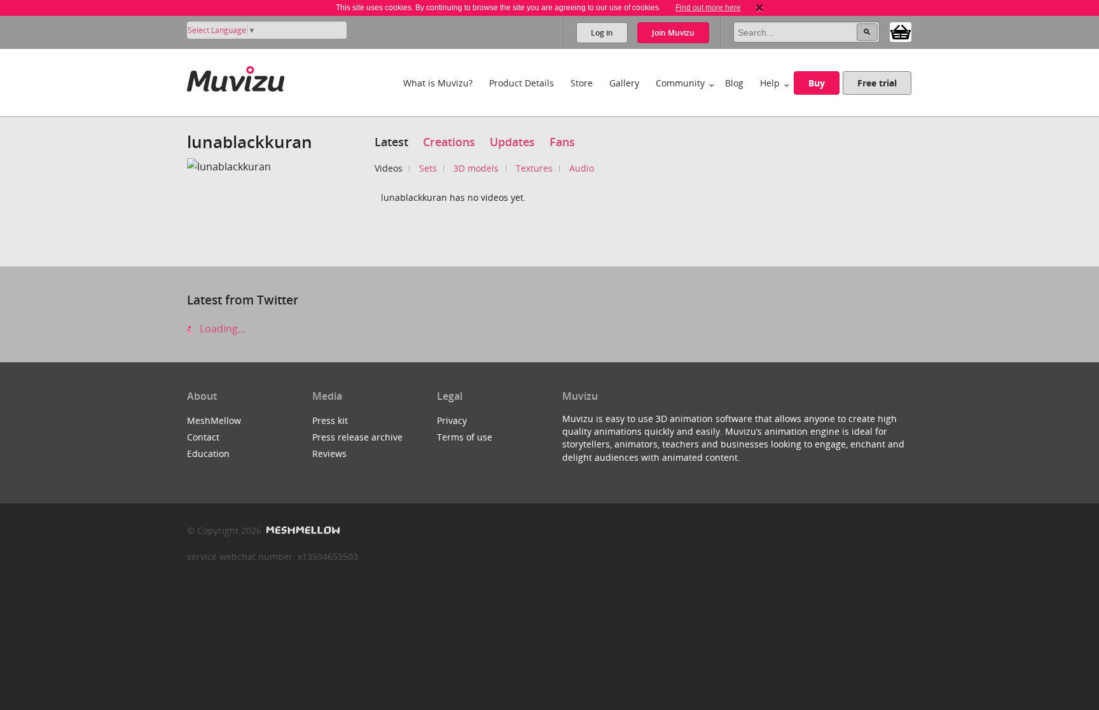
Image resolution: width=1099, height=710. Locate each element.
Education (208, 453)
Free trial (877, 83)
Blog (734, 83)
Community (680, 83)
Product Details (521, 83)
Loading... (221, 329)
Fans (562, 141)
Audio (581, 168)
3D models (476, 168)
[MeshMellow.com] (302, 530)
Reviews (329, 453)
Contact (203, 437)
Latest (391, 141)
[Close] (759, 7)
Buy (816, 83)
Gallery (624, 83)
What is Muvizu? (438, 83)
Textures (534, 168)
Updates (512, 141)
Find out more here (708, 7)
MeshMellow (214, 420)
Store (581, 83)
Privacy (452, 420)
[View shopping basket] (900, 31)
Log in (602, 32)
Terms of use (464, 437)
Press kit (330, 420)
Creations (449, 141)
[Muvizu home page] (235, 76)
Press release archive (357, 437)
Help (770, 83)
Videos (389, 168)
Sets (428, 168)
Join (673, 32)
